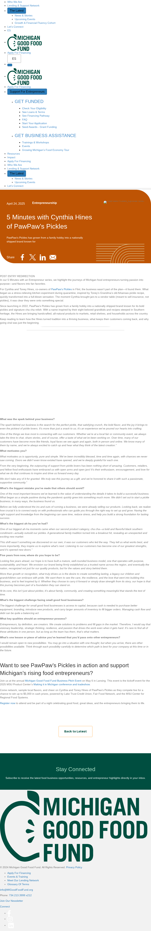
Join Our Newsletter (11, 900)
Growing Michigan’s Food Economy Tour (45, 149)
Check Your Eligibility (34, 108)
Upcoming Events (25, 19)
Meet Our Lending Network (23, 880)
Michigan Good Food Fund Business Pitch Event (53, 680)
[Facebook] (9, 913)
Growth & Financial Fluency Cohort (35, 22)
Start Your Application (34, 123)
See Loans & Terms (33, 112)
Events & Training (17, 876)
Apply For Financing (19, 52)
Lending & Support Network (23, 5)
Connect (5, 906)
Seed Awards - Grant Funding (39, 126)
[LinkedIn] (11, 925)
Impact (11, 157)
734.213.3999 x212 (20, 895)
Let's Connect (15, 185)
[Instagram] (10, 918)
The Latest (17, 10)
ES (14, 58)
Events (26, 146)
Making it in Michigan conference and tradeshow (62, 684)
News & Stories (23, 15)
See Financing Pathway (36, 115)
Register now (7, 703)
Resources (13, 153)
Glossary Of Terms (18, 884)
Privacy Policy (74, 867)
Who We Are (14, 1)
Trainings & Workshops (35, 142)
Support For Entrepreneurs (27, 91)
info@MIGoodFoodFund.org (16, 889)
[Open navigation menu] (9, 65)
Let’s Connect (15, 26)
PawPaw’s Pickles (61, 289)
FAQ (24, 119)
